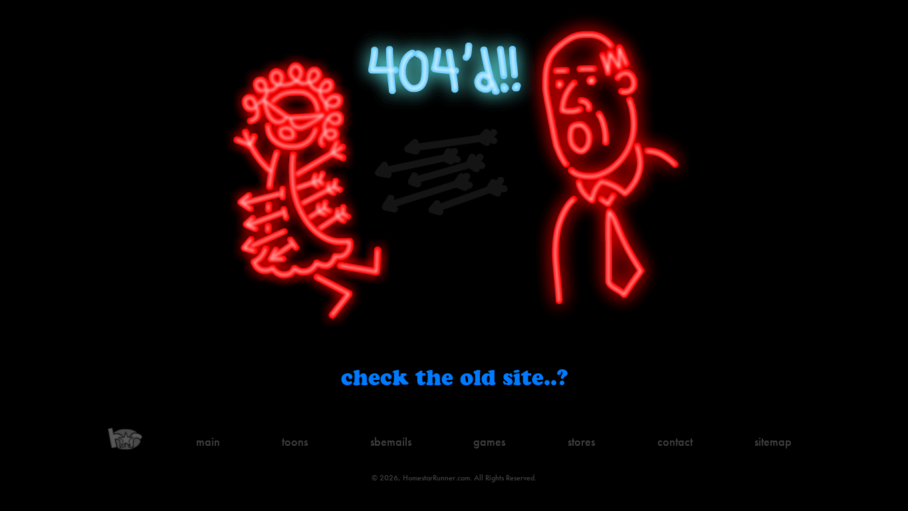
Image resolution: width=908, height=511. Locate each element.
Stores (581, 441)
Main (208, 441)
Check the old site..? (454, 377)
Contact (675, 441)
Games (489, 441)
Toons (295, 441)
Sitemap (773, 441)
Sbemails (390, 441)
